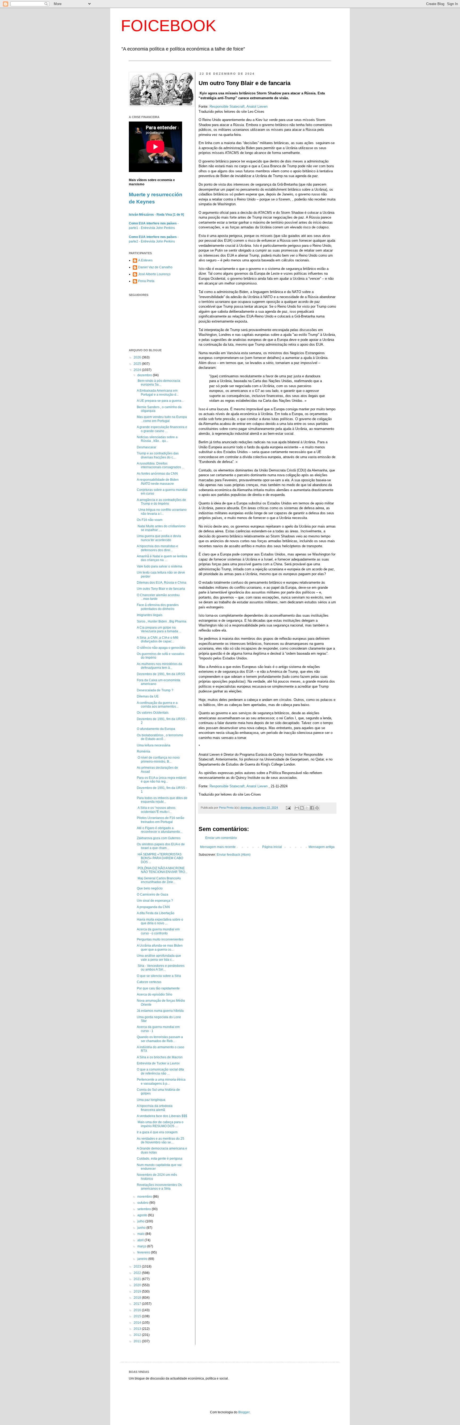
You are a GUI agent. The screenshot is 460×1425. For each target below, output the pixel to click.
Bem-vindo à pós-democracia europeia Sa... (158, 382)
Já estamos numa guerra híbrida (160, 1011)
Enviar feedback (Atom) (233, 854)
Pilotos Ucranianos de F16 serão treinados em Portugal (160, 820)
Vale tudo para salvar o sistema (159, 566)
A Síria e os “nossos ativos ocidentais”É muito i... (156, 809)
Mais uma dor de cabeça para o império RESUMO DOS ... (160, 1124)
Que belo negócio (150, 888)
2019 (138, 1291)
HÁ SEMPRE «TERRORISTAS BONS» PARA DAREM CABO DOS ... (160, 858)
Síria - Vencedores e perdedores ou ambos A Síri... (160, 967)
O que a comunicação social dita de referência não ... (160, 1071)
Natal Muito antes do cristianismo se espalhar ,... (161, 528)
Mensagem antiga (322, 847)
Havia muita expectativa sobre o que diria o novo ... (160, 921)
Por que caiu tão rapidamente (158, 988)
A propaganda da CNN (153, 907)
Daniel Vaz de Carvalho (155, 267)
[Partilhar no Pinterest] (317, 807)
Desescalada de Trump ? (155, 690)
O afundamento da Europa (156, 729)
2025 (138, 364)
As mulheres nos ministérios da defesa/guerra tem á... (159, 666)
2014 (138, 1322)
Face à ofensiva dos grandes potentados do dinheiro (158, 607)
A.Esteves (145, 260)
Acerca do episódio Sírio (154, 994)
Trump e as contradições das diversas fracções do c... (158, 455)
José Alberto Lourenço (154, 274)
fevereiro (144, 1252)
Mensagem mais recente (218, 847)
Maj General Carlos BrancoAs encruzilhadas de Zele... (159, 880)
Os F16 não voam (149, 520)
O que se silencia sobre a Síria (159, 976)
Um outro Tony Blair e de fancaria (161, 589)
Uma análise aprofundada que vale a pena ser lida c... (159, 957)
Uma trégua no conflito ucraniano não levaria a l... (162, 511)
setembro (144, 1209)
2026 (138, 357)
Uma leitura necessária (153, 745)
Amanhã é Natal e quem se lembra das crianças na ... (162, 558)
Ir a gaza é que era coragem (157, 1132)
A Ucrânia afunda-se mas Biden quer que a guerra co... (160, 947)
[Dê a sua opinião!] (302, 807)
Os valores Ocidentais (153, 712)
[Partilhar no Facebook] (312, 807)
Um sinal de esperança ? (155, 900)
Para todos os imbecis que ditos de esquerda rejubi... (162, 800)
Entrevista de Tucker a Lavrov (158, 1063)
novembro (145, 1196)
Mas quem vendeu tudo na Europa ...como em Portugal (162, 419)
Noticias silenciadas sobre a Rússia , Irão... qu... (157, 439)
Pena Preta (146, 281)
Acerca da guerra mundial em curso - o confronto (158, 931)
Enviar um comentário (221, 838)
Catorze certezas (149, 982)
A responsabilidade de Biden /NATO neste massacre (158, 481)
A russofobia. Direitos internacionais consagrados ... (160, 465)
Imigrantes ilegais (149, 615)
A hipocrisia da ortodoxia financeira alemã (154, 1107)
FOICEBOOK (168, 26)
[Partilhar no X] (307, 807)
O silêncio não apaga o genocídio (161, 648)
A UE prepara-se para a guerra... (160, 401)
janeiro (142, 1259)
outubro (143, 1203)
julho (141, 1221)
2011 (138, 1341)
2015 (138, 1316)
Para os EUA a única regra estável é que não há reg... (161, 779)
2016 (138, 1310)
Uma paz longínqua (151, 1100)
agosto (142, 1215)
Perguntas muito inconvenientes (160, 939)
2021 (138, 1279)
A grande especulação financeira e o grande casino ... (162, 429)
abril (141, 1240)
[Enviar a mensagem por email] (296, 807)
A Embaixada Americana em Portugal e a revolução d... (158, 392)
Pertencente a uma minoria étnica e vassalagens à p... (161, 1081)
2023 (138, 1266)
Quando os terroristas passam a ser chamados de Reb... (160, 1039)
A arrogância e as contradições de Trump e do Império (161, 501)
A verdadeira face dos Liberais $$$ (162, 1116)
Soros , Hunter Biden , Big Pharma (161, 621)
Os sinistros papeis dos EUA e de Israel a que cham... (161, 846)
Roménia (143, 751)
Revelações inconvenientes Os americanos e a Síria (159, 1186)
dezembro (145, 375)
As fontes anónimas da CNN (157, 473)
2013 (138, 1329)
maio (141, 1234)
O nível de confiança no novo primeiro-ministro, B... (158, 759)
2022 (138, 1273)
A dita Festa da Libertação (155, 913)
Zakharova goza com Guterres (158, 838)
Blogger (243, 1412)
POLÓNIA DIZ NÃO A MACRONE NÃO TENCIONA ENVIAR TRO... (162, 870)
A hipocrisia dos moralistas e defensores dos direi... (157, 548)
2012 (138, 1335)
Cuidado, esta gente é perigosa (159, 1158)
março (142, 1246)
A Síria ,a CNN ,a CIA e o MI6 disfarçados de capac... (157, 639)
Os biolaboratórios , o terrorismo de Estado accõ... (160, 737)
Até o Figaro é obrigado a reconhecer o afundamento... (159, 830)
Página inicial (272, 847)
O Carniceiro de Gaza (152, 894)
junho (141, 1228)
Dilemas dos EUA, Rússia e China (161, 582)
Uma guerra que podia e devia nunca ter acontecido (159, 538)
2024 (138, 370)
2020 (138, 1285)
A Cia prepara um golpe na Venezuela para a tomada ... (159, 629)
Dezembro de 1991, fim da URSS (161, 674)
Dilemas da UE (148, 696)
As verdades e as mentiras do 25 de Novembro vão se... (160, 1140)
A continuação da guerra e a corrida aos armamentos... (157, 704)
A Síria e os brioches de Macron (160, 1057)
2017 (138, 1304)
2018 (138, 1297)
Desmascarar (146, 447)
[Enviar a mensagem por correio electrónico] (288, 807)
